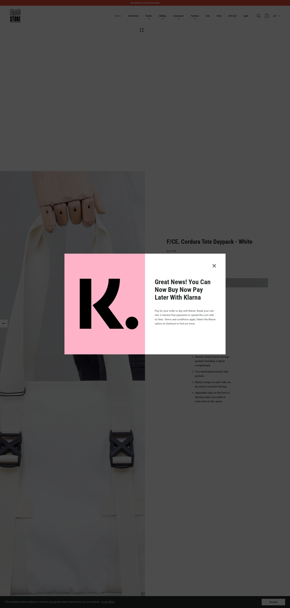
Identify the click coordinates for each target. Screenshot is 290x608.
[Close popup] (214, 266)
